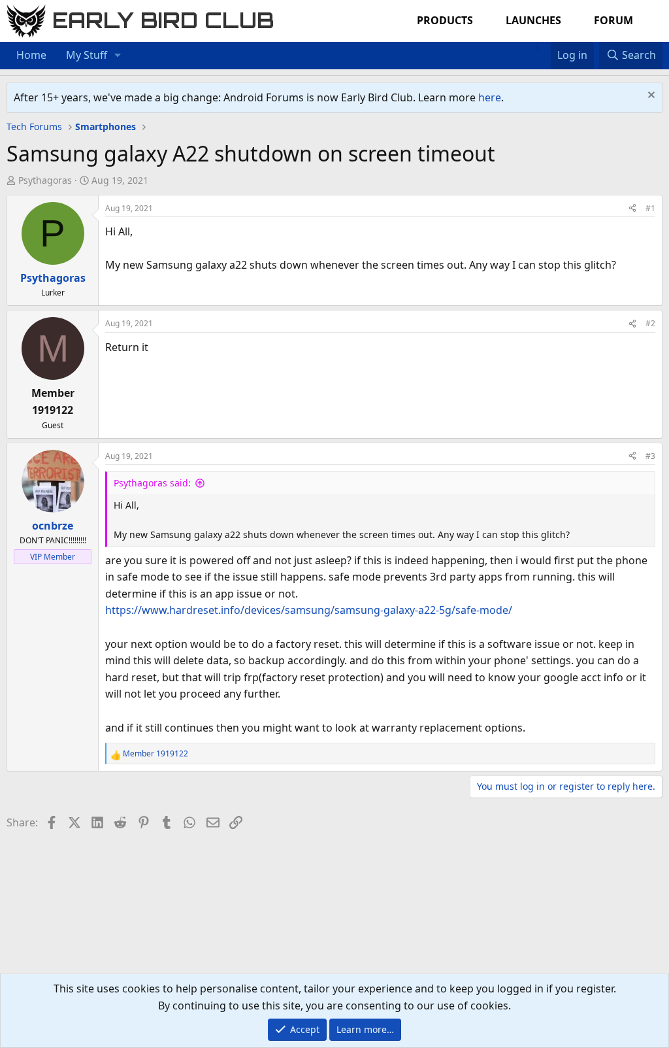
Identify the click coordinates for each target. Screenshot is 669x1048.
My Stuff (86, 55)
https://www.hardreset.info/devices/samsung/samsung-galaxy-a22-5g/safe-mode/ (308, 610)
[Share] (632, 208)
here (489, 97)
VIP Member (52, 556)
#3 (650, 456)
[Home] (530, 47)
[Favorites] (544, 47)
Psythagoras (45, 180)
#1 (650, 208)
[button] (117, 55)
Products (445, 20)
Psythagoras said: (152, 483)
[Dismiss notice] (649, 96)
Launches (533, 20)
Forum (613, 20)
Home (31, 55)
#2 (650, 323)
